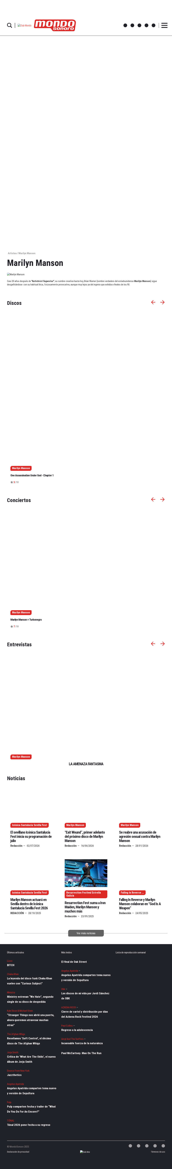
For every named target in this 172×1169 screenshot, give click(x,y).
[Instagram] (146, 1146)
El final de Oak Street (74, 961)
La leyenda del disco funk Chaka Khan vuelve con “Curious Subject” (29, 981)
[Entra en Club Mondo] (82, 1152)
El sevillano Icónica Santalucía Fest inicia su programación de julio (31, 836)
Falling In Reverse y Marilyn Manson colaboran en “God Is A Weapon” (140, 904)
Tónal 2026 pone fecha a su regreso (28, 1125)
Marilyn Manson (21, 756)
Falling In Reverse (131, 892)
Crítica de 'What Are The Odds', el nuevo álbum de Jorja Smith (31, 1059)
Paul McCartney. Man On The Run (81, 1053)
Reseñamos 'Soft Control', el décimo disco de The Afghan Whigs (29, 1041)
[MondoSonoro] (55, 25)
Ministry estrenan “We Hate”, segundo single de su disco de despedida (30, 999)
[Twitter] (130, 1146)
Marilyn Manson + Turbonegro (26, 619)
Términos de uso (158, 1152)
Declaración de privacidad (16, 1152)
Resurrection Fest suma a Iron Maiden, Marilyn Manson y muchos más (85, 907)
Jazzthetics (14, 1075)
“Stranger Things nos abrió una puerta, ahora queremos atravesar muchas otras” (30, 1020)
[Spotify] (155, 1146)
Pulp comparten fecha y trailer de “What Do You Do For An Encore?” (31, 1109)
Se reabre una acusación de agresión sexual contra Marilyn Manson (139, 836)
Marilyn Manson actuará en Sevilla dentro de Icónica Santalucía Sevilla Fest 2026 (29, 904)
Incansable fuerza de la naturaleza (82, 1043)
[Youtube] (163, 1146)
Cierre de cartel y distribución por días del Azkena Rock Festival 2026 (84, 1014)
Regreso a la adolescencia (77, 1030)
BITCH (10, 965)
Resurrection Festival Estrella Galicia (83, 894)
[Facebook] (138, 1146)
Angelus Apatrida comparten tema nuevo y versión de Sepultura (31, 1091)
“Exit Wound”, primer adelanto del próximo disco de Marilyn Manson (85, 836)
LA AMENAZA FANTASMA (86, 764)
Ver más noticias (86, 933)
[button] (24, 25)
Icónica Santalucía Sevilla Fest (29, 825)
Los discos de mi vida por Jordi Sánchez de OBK (85, 996)
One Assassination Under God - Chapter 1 (32, 475)
